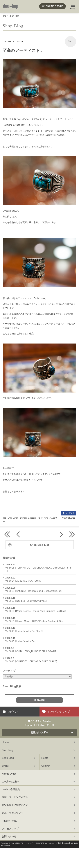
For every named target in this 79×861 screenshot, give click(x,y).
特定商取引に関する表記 (15, 805)
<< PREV (18, 534)
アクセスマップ (10, 828)
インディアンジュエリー (48, 518)
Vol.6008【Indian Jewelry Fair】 (21, 640)
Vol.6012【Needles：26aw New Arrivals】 (26, 599)
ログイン (12, 711)
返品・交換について (12, 812)
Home (5, 742)
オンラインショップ (58, 711)
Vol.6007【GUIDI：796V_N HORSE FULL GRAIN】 (31, 650)
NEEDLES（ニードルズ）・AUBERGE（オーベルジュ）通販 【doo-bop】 (43, 843)
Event (5, 765)
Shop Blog (14, 16)
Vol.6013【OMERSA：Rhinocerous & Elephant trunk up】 (34, 589)
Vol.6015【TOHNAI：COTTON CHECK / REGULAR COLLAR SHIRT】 (38, 567)
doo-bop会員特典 (11, 789)
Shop (70, 41)
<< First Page (7, 534)
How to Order (9, 773)
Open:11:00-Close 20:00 (39, 722)
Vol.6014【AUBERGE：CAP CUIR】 (23, 579)
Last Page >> (71, 534)
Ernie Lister (13, 518)
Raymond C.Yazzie (27, 518)
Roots (44, 757)
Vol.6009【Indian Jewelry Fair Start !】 (24, 629)
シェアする (69, 513)
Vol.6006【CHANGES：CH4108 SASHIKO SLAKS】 (31, 660)
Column (45, 765)
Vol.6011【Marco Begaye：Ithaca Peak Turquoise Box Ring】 (36, 609)
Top (4, 16)
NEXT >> (60, 534)
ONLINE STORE (54, 6)
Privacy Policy (9, 820)
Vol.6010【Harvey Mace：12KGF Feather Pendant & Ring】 (35, 620)
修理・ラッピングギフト (15, 797)
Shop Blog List (39, 544)
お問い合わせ (9, 836)
